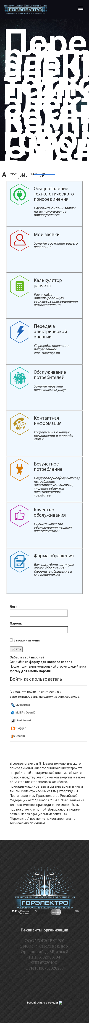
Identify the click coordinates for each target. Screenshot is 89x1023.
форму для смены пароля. (31, 671)
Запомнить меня (26, 640)
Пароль (16, 623)
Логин (14, 606)
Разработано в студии (43, 1002)
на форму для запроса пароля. (49, 662)
